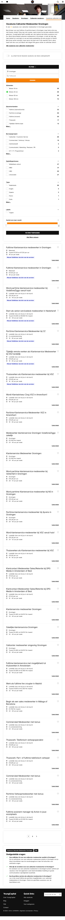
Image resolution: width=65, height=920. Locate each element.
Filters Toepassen (32, 233)
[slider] (6, 223)
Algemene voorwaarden (26, 910)
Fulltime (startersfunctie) (16, 109)
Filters (32, 67)
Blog (4, 901)
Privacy (36, 910)
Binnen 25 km (13, 92)
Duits (10, 199)
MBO (10, 167)
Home (8, 18)
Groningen (24, 18)
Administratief (13, 144)
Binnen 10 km (13, 88)
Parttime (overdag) (15, 113)
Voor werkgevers (29, 904)
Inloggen (26, 901)
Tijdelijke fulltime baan (16, 123)
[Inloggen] (62, 2)
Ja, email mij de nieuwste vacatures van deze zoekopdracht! (30, 56)
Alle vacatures (28, 897)
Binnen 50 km (13, 95)
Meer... (8, 126)
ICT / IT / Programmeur (16, 151)
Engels (11, 189)
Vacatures (15, 18)
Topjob (11, 212)
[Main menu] (2, 2)
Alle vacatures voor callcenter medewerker (20, 46)
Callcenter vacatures (37, 18)
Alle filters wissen (32, 237)
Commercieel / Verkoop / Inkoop (19, 140)
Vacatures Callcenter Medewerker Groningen (19, 850)
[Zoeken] (58, 2)
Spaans (11, 192)
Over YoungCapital (9, 897)
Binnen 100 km (13, 99)
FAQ (36, 850)
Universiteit (12, 175)
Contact (5, 907)
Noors (11, 196)
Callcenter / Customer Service (18, 137)
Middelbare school (15, 164)
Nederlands (12, 185)
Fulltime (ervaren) (14, 116)
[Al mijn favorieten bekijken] (7, 2)
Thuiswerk (12, 120)
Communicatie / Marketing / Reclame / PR (22, 147)
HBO (10, 171)
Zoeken (32, 80)
